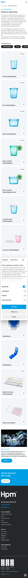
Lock (17, 46)
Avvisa (14, 317)
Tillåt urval (14, 312)
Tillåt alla (14, 307)
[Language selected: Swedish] (26, 576)
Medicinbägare (7, 46)
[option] (26, 576)
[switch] (24, 291)
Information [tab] (14, 260)
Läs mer (5, 460)
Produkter (6, 5)
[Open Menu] (26, 2)
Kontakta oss (6, 481)
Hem (2, 5)
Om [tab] (23, 260)
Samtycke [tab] (5, 260)
